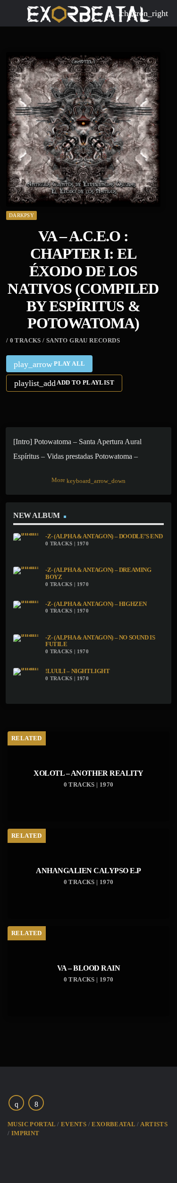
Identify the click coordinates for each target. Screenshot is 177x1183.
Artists (154, 1124)
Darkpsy (21, 215)
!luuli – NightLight (77, 671)
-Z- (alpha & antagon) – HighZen (96, 604)
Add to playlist (64, 383)
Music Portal (32, 1124)
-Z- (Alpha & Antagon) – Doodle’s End (103, 536)
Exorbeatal (113, 1124)
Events (73, 1124)
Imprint (25, 1133)
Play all (49, 364)
